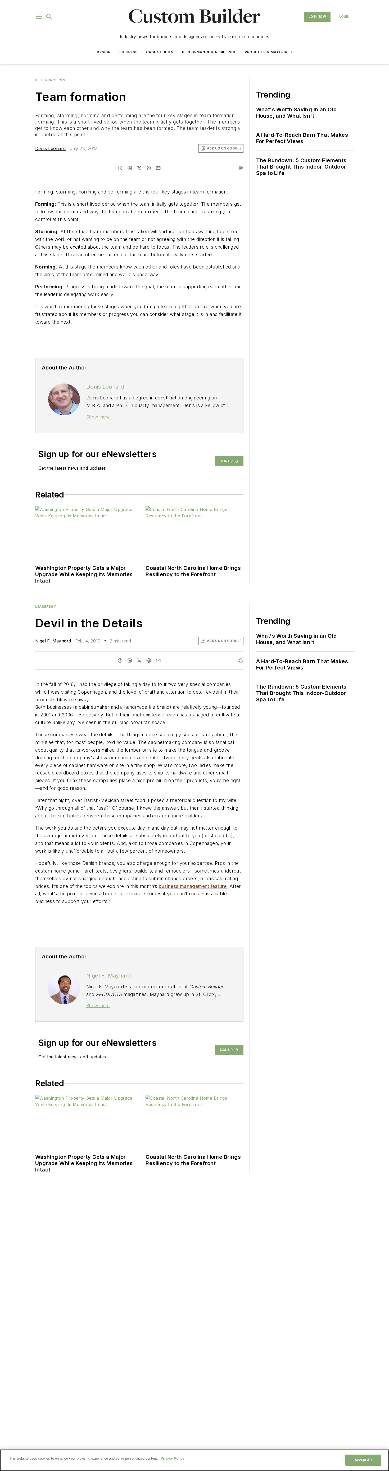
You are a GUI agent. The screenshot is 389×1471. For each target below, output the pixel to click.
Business (128, 52)
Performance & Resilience (209, 52)
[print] (240, 168)
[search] (49, 17)
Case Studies (159, 52)
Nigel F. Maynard (53, 641)
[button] (39, 17)
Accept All (363, 1460)
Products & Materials (268, 52)
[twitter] (139, 168)
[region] (194, 1460)
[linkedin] (129, 168)
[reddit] (148, 168)
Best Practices (50, 80)
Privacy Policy (172, 1458)
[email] (158, 168)
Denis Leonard (50, 148)
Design (104, 52)
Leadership (46, 607)
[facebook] (120, 168)
